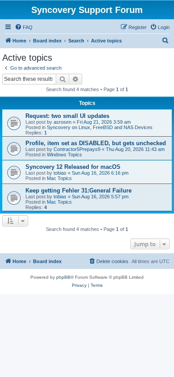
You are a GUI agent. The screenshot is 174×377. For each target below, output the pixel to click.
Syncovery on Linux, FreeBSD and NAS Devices (100, 127)
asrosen (62, 122)
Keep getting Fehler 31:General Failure (78, 190)
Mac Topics (59, 178)
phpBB (63, 277)
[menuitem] (24, 27)
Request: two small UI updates (67, 116)
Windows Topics (64, 154)
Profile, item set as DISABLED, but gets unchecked (95, 143)
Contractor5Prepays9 (77, 149)
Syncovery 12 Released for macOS (72, 166)
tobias (60, 173)
